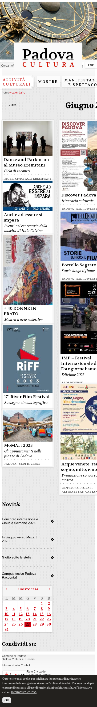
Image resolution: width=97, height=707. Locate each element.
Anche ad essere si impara (23, 217)
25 (14, 624)
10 (6, 613)
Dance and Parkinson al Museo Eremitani (26, 162)
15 (42, 613)
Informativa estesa (23, 692)
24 (6, 624)
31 (6, 629)
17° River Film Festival (26, 397)
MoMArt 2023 (18, 445)
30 (49, 624)
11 (13, 613)
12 (21, 613)
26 (20, 624)
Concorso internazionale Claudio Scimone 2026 (20, 521)
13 (27, 613)
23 (49, 619)
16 (49, 613)
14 (35, 613)
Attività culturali (17, 82)
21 (34, 619)
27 (28, 624)
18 (14, 619)
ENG (91, 65)
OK (6, 700)
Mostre (48, 81)
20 (27, 619)
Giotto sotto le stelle (16, 557)
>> (52, 521)
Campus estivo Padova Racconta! (19, 575)
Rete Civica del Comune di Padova (39, 673)
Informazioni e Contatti (16, 665)
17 (6, 619)
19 (21, 619)
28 (34, 624)
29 (42, 624)
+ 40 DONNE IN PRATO (20, 311)
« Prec (12, 104)
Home (5, 92)
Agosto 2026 (28, 589)
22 (42, 619)
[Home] (48, 69)
